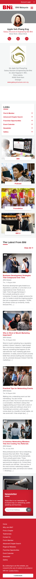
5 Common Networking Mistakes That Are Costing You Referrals (16, 442)
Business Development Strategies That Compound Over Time (17, 276)
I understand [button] (18, 575)
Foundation (18, 208)
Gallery (5, 132)
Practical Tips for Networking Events (18, 388)
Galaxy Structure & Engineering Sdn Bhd (18, 31)
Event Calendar (9, 124)
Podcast (18, 183)
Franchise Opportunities (12, 121)
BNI (18, 158)
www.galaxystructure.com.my (18, 82)
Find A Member (8, 113)
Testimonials (7, 534)
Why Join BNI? (8, 527)
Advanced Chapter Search (13, 117)
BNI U (18, 233)
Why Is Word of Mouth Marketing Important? (16, 334)
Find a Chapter (8, 530)
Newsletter (7, 128)
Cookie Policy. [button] (14, 570)
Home (5, 524)
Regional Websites (9, 547)
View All (28, 248)
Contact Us (6, 537)
